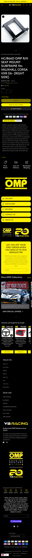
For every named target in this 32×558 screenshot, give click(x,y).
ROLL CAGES (6, 413)
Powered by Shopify (17, 551)
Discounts (5, 377)
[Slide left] (12, 50)
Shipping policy (24, 553)
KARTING (5, 403)
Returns (5, 373)
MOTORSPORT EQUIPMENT (10, 406)
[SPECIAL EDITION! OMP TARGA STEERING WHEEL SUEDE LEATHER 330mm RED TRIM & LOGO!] (7, 331)
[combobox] (5, 555)
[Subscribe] (26, 270)
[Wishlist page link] (23, 5)
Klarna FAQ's (6, 387)
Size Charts (5, 367)
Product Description (9, 120)
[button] (1, 5)
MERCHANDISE (7, 416)
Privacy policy (9, 553)
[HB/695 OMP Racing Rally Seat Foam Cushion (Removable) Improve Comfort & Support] (21, 331)
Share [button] (4, 157)
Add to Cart (7, 352)
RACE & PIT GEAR (7, 410)
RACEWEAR (6, 400)
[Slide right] (19, 50)
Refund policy (25, 551)
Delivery (5, 370)
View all (29, 277)
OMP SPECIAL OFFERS (12, 312)
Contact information (17, 555)
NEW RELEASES (7, 397)
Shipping (7, 82)
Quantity (3, 88)
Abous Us (5, 364)
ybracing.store (10, 551)
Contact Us (5, 383)
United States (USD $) (15, 536)
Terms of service (16, 553)
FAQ (4, 380)
